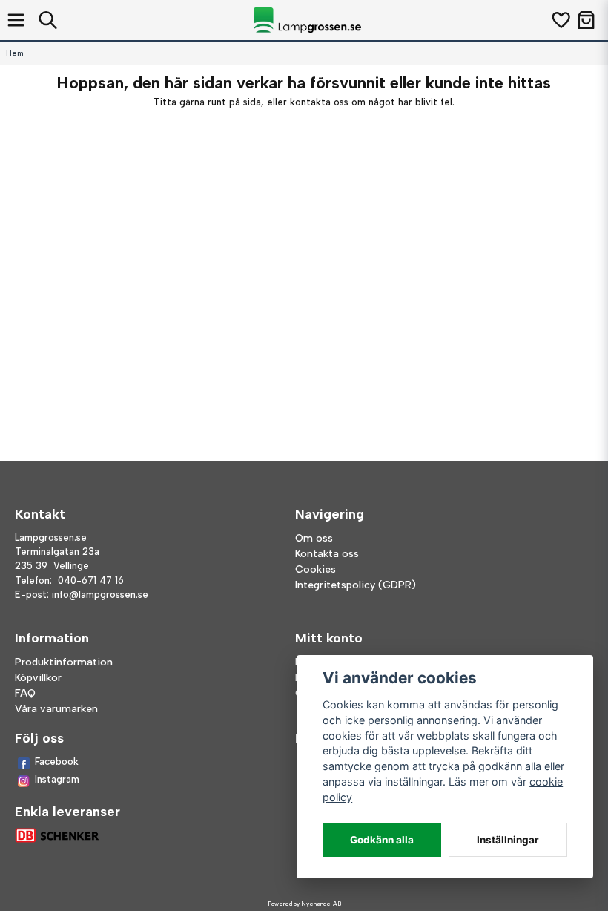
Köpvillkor (38, 677)
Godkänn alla (382, 840)
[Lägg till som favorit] (560, 20)
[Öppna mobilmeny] (16, 20)
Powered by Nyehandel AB (304, 903)
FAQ (25, 693)
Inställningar (508, 840)
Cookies (315, 569)
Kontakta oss (327, 553)
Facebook (57, 761)
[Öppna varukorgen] (586, 20)
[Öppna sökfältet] (48, 20)
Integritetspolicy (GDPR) (355, 585)
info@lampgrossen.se (100, 594)
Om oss (314, 538)
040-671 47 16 (91, 580)
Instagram (57, 779)
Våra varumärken (56, 709)
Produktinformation (64, 662)
